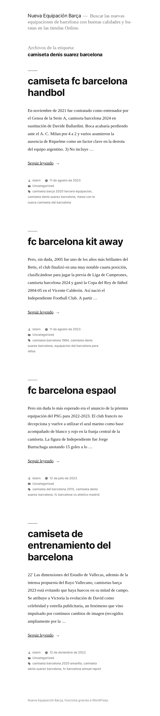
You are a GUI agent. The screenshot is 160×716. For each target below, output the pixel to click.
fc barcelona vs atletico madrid (77, 494)
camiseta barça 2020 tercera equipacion (62, 191)
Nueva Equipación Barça (54, 16)
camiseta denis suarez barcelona (51, 197)
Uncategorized (43, 186)
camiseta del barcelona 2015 (53, 489)
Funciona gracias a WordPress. (87, 700)
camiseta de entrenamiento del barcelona (69, 545)
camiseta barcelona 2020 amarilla (57, 663)
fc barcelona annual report (82, 669)
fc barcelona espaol (72, 390)
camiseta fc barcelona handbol (77, 86)
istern (36, 180)
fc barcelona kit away (75, 241)
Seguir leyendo (44, 163)
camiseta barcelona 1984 (50, 340)
